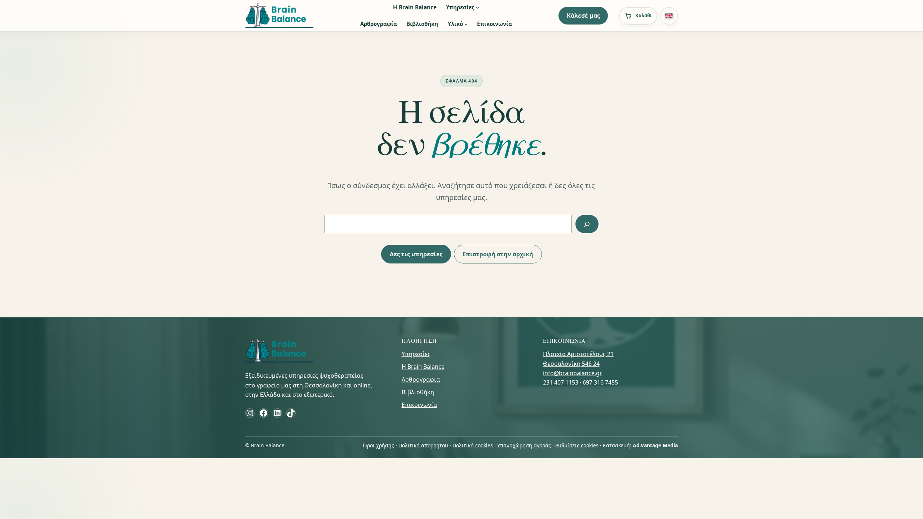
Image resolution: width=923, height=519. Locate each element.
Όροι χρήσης (378, 445)
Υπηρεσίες (416, 354)
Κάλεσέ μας (583, 15)
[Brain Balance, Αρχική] (279, 15)
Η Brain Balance (423, 367)
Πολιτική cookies (472, 445)
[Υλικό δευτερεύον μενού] (466, 24)
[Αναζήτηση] (587, 224)
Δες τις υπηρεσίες (416, 254)
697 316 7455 (600, 382)
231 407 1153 (560, 382)
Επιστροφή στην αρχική (498, 254)
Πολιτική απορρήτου (423, 445)
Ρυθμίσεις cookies (577, 445)
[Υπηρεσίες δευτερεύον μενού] (477, 7)
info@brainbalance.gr (572, 373)
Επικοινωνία (419, 405)
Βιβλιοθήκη (418, 392)
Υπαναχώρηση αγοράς (524, 445)
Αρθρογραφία (421, 379)
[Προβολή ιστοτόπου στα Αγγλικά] (669, 16)
